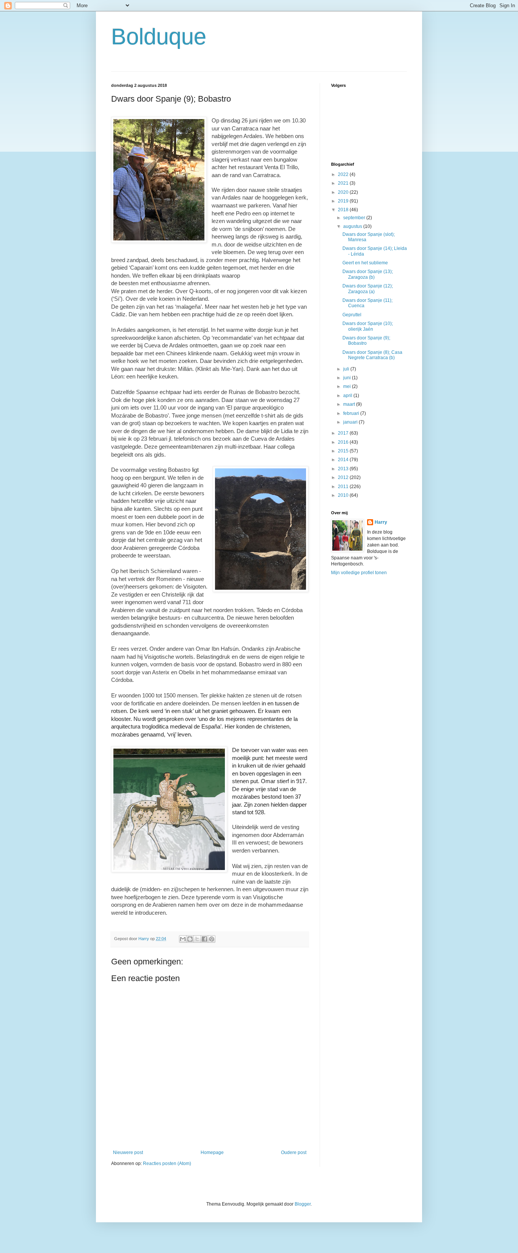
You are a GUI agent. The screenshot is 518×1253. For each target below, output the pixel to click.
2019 (344, 201)
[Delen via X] (197, 939)
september (354, 217)
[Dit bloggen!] (190, 939)
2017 (344, 433)
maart (349, 404)
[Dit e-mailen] (183, 939)
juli (346, 369)
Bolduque (158, 36)
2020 (344, 192)
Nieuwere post (128, 1152)
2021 (344, 183)
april (348, 395)
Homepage (212, 1152)
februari (351, 413)
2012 (344, 477)
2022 (344, 174)
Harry (381, 522)
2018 (344, 209)
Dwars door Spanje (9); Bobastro (366, 340)
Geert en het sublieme (365, 262)
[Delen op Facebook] (204, 939)
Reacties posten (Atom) (167, 1163)
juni (347, 377)
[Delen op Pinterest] (211, 939)
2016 (344, 442)
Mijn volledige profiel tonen (359, 572)
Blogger (303, 1204)
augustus (353, 226)
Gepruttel (351, 314)
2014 (344, 459)
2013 (344, 468)
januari (351, 422)
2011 (344, 486)
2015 (344, 451)
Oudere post (293, 1152)
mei (347, 386)
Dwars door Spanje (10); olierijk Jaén (367, 326)
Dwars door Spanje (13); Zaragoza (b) (367, 274)
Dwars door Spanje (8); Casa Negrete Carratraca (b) (372, 355)
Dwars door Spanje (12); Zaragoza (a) (367, 288)
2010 (344, 495)
